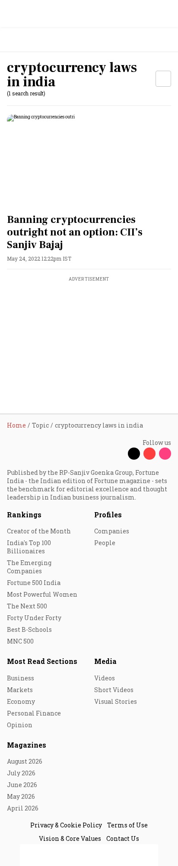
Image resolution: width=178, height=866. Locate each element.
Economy (21, 701)
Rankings (24, 514)
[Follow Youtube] (149, 454)
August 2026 (24, 761)
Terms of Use (127, 825)
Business (20, 678)
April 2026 (22, 808)
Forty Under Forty (34, 618)
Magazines (26, 744)
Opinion (19, 725)
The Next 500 (27, 606)
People (104, 543)
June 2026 (22, 785)
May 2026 (21, 796)
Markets (20, 690)
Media (105, 661)
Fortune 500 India (33, 582)
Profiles (108, 514)
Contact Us (122, 838)
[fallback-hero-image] (89, 160)
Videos (104, 678)
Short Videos (114, 690)
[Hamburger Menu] (166, 40)
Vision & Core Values (70, 838)
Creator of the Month (39, 531)
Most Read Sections (42, 661)
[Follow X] (134, 454)
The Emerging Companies (29, 567)
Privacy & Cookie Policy (66, 825)
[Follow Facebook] (118, 454)
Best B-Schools (29, 629)
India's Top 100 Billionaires (29, 547)
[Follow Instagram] (165, 454)
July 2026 (21, 773)
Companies (111, 531)
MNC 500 (20, 641)
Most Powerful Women (42, 594)
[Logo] (26, 40)
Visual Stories (115, 701)
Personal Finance (34, 713)
